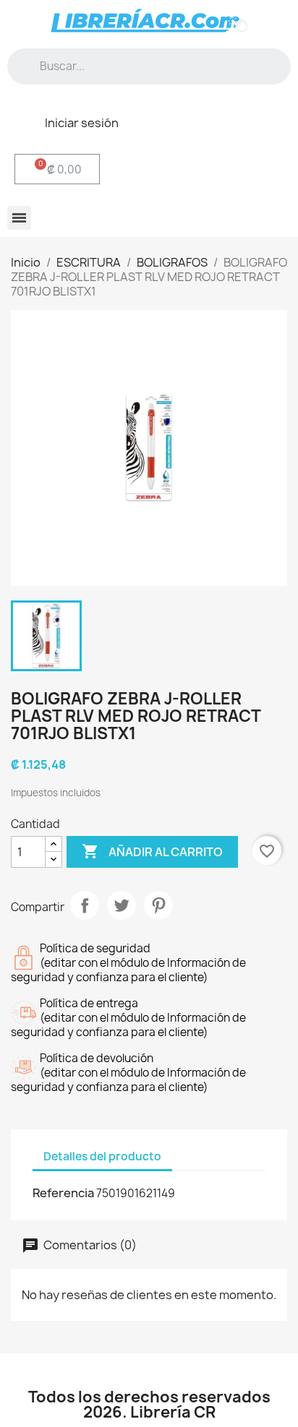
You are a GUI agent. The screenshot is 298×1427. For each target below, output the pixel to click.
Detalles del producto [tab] (102, 1156)
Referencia (63, 1193)
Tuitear (121, 905)
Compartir (84, 905)
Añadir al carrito (152, 851)
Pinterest (158, 905)
